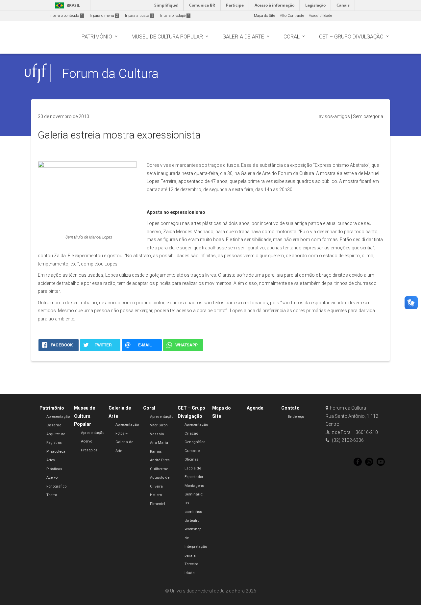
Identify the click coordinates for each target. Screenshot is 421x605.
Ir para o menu (104, 15)
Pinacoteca (55, 451)
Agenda (255, 408)
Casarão (53, 425)
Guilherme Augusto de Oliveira (159, 478)
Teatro (51, 495)
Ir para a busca (139, 15)
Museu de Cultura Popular (84, 416)
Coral (149, 408)
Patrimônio (51, 408)
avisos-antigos (334, 116)
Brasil (66, 5)
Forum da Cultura (110, 73)
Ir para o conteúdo (66, 15)
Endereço (296, 417)
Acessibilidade (320, 15)
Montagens (194, 486)
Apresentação (58, 417)
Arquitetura (55, 434)
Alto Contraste (292, 15)
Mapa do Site (264, 15)
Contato (290, 408)
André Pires (160, 460)
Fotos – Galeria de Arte (124, 442)
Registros (54, 443)
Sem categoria (368, 116)
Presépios (89, 450)
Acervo (86, 441)
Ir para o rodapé (174, 15)
